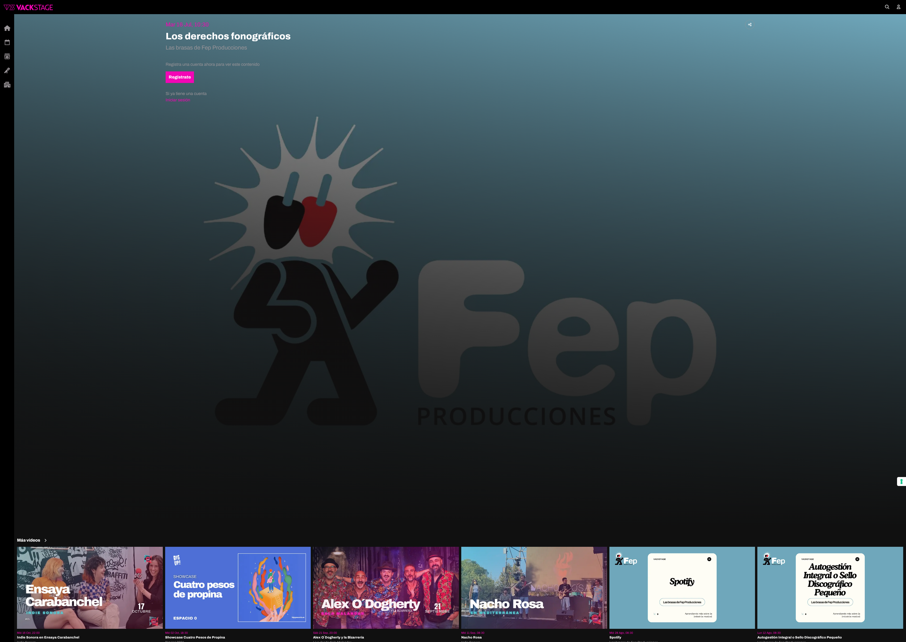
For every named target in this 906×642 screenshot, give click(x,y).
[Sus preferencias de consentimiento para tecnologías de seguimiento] (901, 481)
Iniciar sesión (178, 100)
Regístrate (180, 77)
